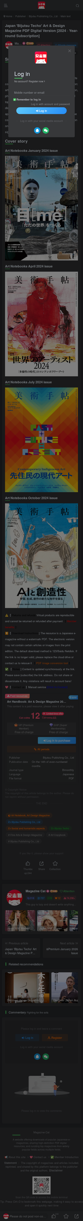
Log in (43, 111)
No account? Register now (28, 81)
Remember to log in (29, 99)
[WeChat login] (46, 130)
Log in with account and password (50, 104)
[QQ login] (37, 130)
